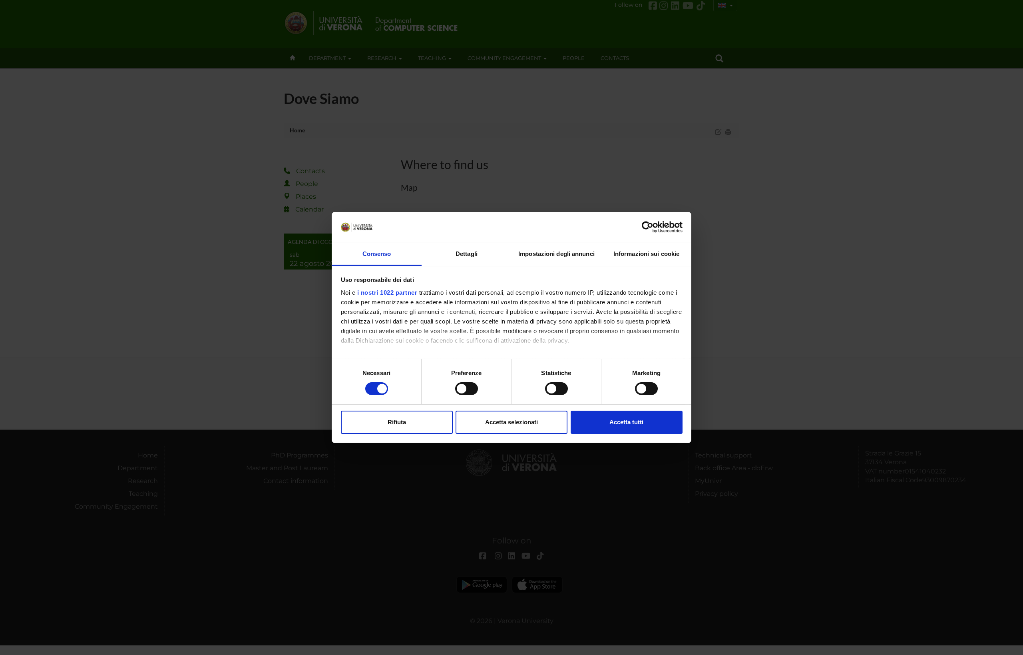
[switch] (466, 388)
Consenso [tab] (376, 253)
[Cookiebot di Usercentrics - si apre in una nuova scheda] (648, 227)
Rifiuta (397, 422)
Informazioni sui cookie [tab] (646, 253)
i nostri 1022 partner (387, 292)
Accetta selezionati (511, 422)
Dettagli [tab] (467, 253)
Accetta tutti (626, 422)
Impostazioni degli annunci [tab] (556, 253)
